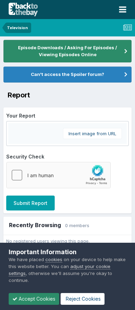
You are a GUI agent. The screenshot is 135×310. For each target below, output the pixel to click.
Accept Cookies (36, 299)
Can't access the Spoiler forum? (67, 74)
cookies (53, 259)
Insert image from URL (92, 133)
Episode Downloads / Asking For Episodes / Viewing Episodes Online (67, 51)
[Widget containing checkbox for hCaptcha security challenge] (58, 175)
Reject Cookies (82, 299)
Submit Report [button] (30, 203)
